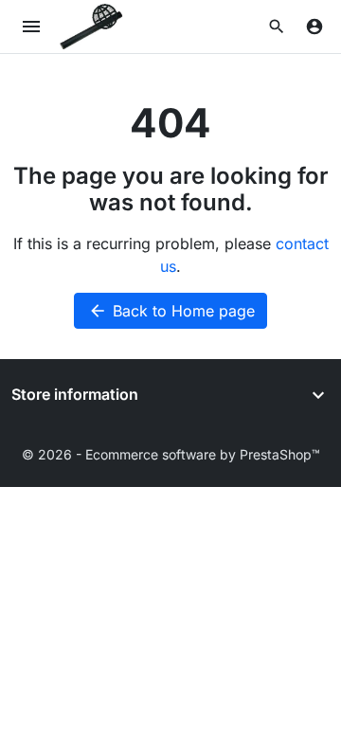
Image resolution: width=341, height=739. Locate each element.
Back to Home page (171, 310)
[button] (276, 26)
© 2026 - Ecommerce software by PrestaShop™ (171, 454)
